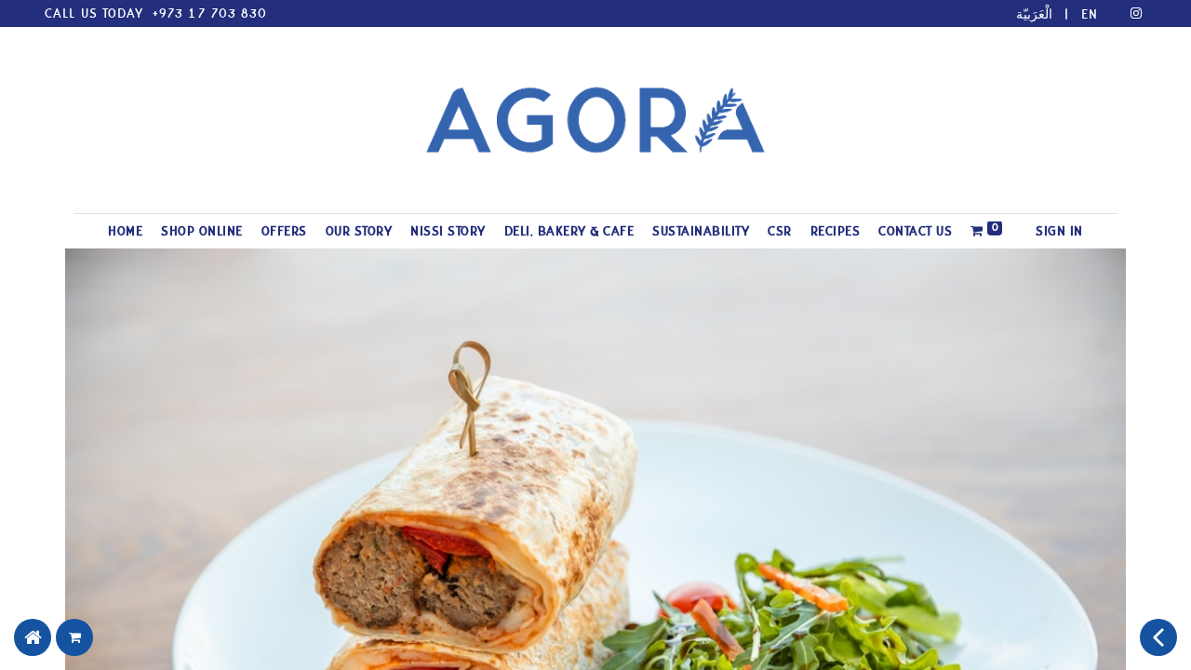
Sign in (1059, 231)
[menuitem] (125, 231)
